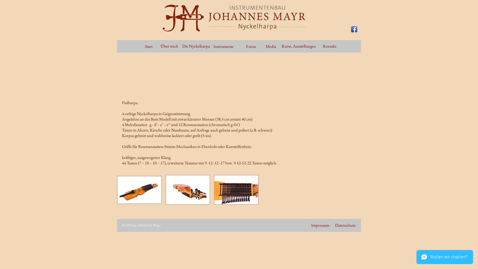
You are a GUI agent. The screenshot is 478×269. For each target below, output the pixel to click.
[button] (139, 190)
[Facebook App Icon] (354, 29)
